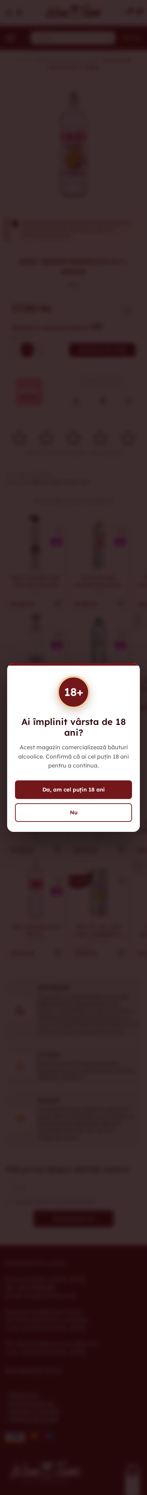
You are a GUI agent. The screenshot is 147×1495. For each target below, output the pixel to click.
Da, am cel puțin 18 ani (73, 789)
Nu (73, 812)
